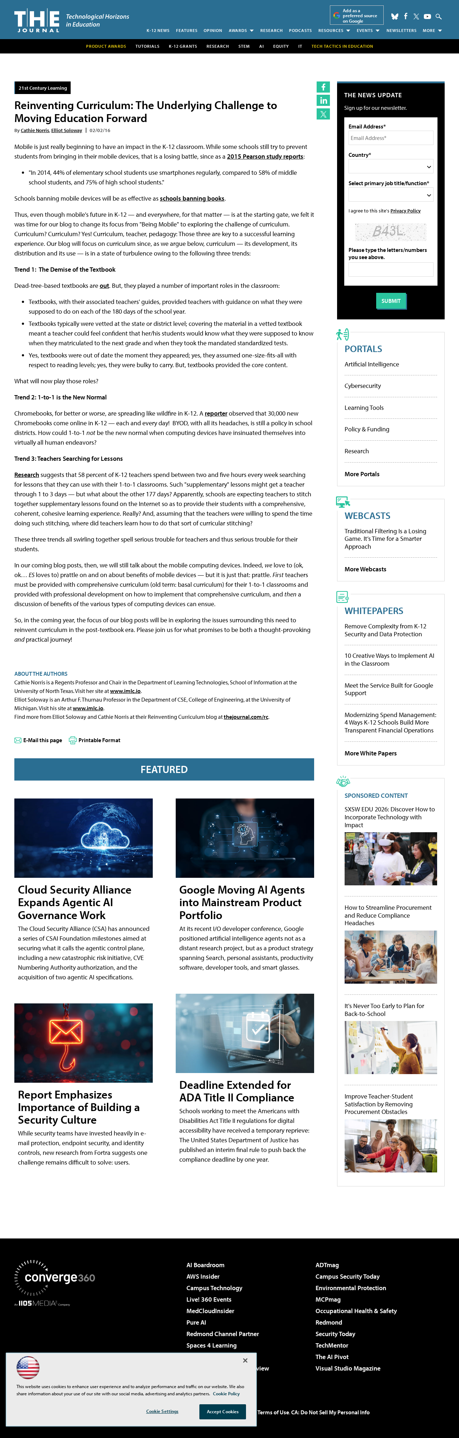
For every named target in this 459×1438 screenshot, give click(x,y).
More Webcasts (366, 569)
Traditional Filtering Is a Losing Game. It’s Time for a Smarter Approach (385, 539)
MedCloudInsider (210, 1311)
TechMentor (332, 1345)
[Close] (245, 1360)
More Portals (362, 474)
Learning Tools (364, 407)
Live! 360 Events (209, 1299)
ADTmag (327, 1265)
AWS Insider (202, 1276)
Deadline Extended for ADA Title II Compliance (236, 1090)
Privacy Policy (406, 210)
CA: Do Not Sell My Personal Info (330, 1412)
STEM (244, 46)
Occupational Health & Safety (356, 1311)
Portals (363, 348)
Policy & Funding (367, 429)
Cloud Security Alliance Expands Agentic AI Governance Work (75, 902)
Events (365, 30)
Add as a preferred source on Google (360, 15)
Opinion (213, 30)
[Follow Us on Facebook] (405, 16)
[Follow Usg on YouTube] (427, 16)
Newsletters (402, 30)
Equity (281, 46)
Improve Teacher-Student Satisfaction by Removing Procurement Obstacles (379, 1104)
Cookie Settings (162, 1411)
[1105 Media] (57, 1342)
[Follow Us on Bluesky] (394, 16)
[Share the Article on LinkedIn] (323, 100)
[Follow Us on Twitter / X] (416, 16)
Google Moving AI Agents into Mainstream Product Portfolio (242, 902)
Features (187, 30)
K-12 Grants (183, 46)
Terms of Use (273, 1412)
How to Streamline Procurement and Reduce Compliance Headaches (388, 915)
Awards (238, 30)
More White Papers (371, 753)
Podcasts (300, 30)
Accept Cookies (223, 1411)
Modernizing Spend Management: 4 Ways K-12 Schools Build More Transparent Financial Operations (390, 722)
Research (271, 30)
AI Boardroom (205, 1265)
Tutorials (148, 46)
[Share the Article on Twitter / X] (323, 113)
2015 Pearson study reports (265, 156)
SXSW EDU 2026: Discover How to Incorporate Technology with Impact (390, 817)
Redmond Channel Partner (222, 1334)
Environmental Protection (351, 1288)
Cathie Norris (35, 130)
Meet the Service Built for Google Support (389, 689)
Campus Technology (214, 1288)
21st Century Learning (43, 87)
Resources (331, 30)
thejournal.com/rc (246, 716)
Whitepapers (374, 610)
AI (261, 46)
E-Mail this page (42, 740)
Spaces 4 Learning (211, 1345)
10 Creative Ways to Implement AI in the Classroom (389, 659)
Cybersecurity (363, 385)
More (429, 30)
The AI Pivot (332, 1357)
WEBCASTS (368, 515)
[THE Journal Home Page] (71, 20)
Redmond (329, 1322)
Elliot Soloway (66, 130)
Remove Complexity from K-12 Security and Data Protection (385, 630)
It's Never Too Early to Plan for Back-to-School (384, 1009)
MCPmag (328, 1299)
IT (300, 46)
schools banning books (192, 198)
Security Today (335, 1334)
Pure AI (196, 1322)
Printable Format (99, 740)
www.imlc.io (125, 690)
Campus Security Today (348, 1276)
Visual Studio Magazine (348, 1368)
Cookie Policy (226, 1393)
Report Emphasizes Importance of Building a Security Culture (79, 1106)
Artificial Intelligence (372, 364)
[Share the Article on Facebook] (323, 87)
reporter (216, 413)
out (104, 285)
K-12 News (158, 30)
